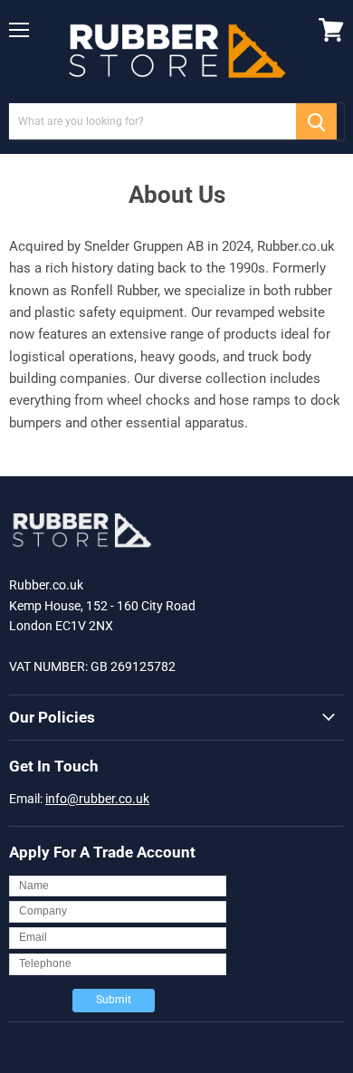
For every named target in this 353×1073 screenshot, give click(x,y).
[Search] (316, 121)
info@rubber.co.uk (97, 798)
